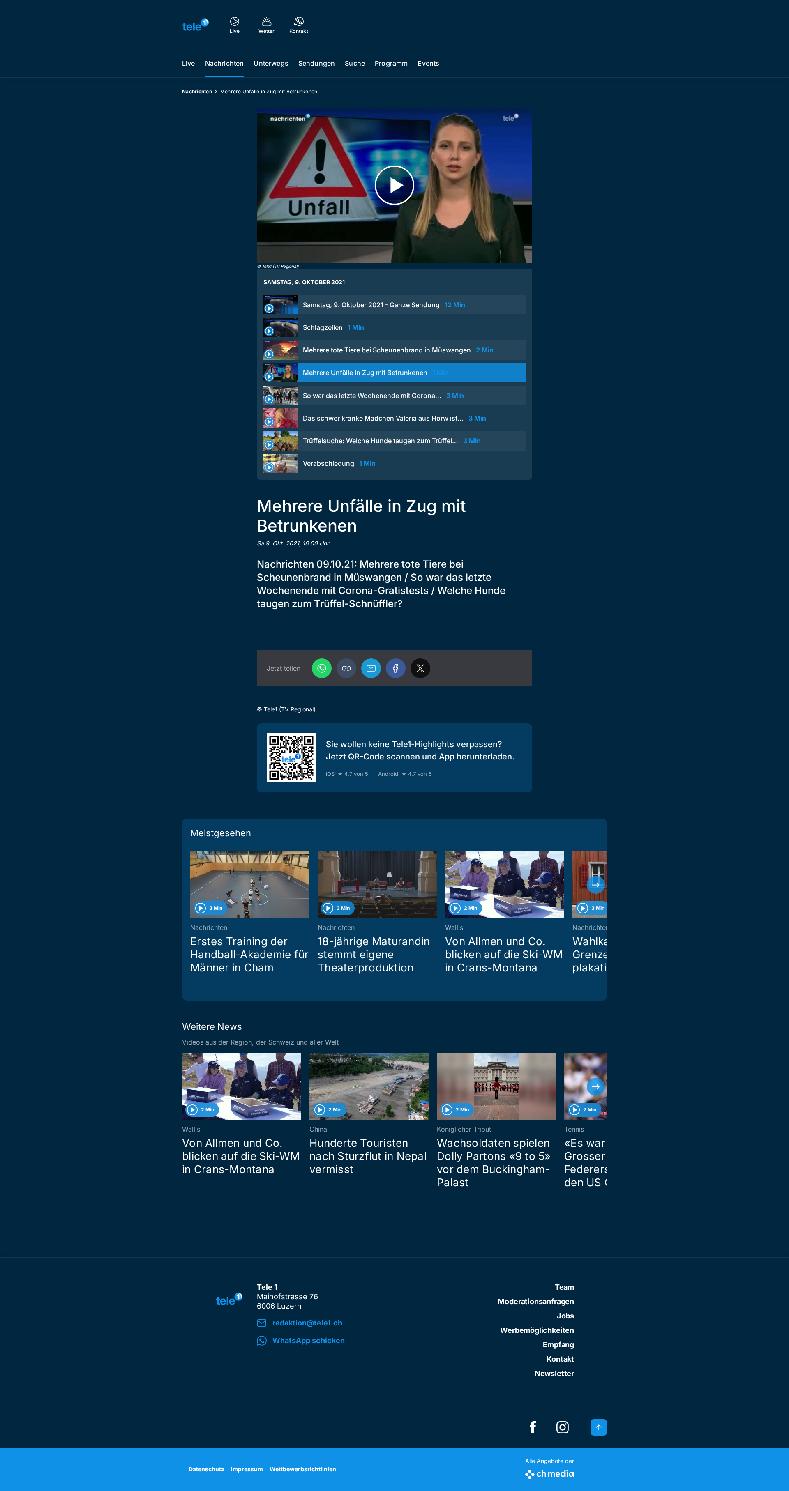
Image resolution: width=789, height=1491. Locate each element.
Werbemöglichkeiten (537, 1330)
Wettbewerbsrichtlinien (303, 1469)
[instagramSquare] (562, 1427)
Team (564, 1287)
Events (428, 63)
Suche (355, 63)
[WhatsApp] (322, 668)
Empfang (558, 1344)
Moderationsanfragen (536, 1301)
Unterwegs (271, 63)
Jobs (565, 1316)
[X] (420, 668)
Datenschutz (206, 1469)
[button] (346, 668)
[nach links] (193, 885)
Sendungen (316, 63)
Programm (391, 63)
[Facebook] (396, 668)
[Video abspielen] (394, 185)
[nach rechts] (596, 885)
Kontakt (560, 1359)
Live (188, 63)
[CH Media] (549, 1473)
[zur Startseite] (195, 25)
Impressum (247, 1469)
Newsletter (554, 1373)
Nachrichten (224, 63)
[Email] (371, 668)
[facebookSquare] (533, 1427)
